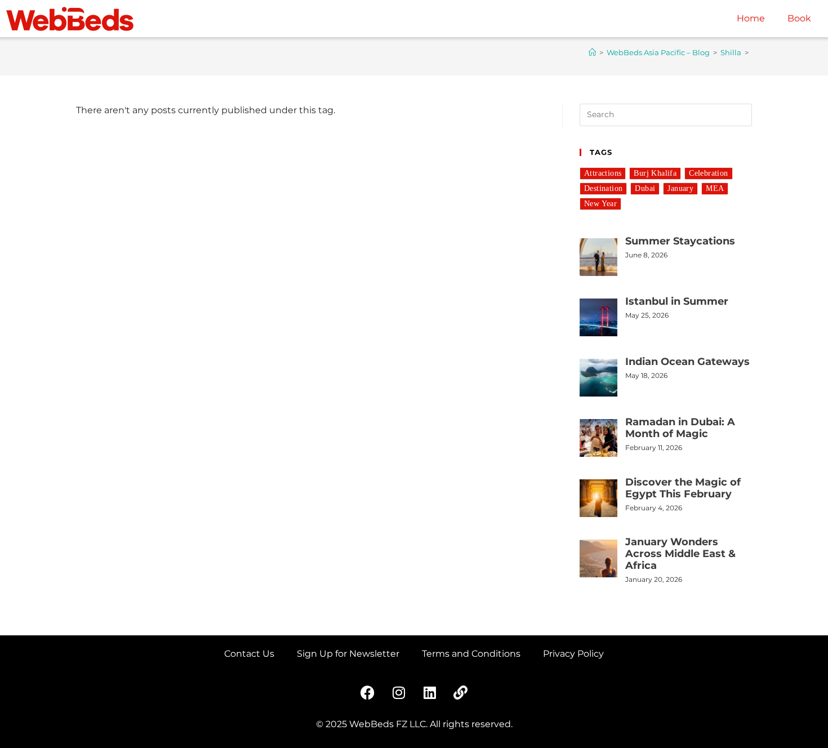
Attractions (602, 173)
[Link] (461, 692)
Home (751, 18)
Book (799, 18)
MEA (715, 188)
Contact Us (249, 653)
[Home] (592, 52)
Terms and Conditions (471, 653)
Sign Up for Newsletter (348, 653)
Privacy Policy (573, 653)
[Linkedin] (430, 692)
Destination (603, 188)
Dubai (645, 188)
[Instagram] (399, 692)
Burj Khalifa (655, 173)
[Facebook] (368, 692)
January (680, 188)
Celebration (708, 173)
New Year (600, 203)
